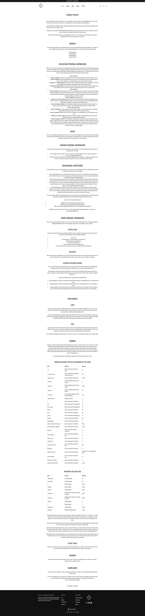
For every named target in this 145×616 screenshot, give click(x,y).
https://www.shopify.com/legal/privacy (73, 155)
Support (77, 604)
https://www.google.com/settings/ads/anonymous (75, 204)
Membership (78, 600)
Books (67, 6)
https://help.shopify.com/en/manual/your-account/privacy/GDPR (79, 318)
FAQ (62, 597)
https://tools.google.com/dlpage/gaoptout (74, 177)
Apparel (83, 6)
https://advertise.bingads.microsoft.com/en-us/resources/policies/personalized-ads (73, 206)
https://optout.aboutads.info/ (72, 211)
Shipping (62, 600)
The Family (62, 6)
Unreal (77, 6)
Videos (72, 6)
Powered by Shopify (76, 612)
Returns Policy (64, 602)
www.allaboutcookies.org (92, 531)
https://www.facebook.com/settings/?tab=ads (75, 203)
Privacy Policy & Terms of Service (79, 32)
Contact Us (63, 604)
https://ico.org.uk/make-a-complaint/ (72, 580)
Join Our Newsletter (79, 597)
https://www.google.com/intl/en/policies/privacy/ (72, 176)
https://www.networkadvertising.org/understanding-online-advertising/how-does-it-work (74, 196)
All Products (78, 602)
